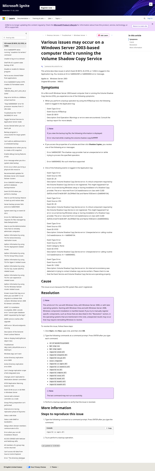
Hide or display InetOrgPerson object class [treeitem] (15, 339)
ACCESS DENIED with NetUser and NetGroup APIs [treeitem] (14, 440)
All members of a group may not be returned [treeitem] (14, 446)
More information (136, 48)
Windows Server (79, 35)
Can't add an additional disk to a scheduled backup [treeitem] (15, 142)
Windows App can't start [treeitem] (12, 354)
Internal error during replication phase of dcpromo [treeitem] (14, 410)
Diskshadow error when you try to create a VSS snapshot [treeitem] (15, 149)
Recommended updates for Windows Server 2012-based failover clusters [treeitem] (14, 175)
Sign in (150, 18)
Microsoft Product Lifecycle (65, 25)
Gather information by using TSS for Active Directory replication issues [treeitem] (14, 237)
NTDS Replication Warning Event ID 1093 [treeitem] (13, 384)
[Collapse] (26, 33)
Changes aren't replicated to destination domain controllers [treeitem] (15, 378)
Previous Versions (53, 35)
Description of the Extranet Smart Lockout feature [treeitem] (13, 333)
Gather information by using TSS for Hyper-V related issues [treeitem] (15, 261)
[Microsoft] (4, 18)
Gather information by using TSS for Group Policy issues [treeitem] (14, 254)
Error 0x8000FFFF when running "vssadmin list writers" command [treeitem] (15, 52)
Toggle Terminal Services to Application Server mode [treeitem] (14, 120)
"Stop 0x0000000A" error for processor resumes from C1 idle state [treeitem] (14, 106)
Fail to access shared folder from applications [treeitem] (14, 76)
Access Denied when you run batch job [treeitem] (14, 127)
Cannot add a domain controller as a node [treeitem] (12, 397)
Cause (132, 42)
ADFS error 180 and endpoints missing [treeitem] (15, 326)
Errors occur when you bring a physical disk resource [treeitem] (15, 168)
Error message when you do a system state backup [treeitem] (14, 161)
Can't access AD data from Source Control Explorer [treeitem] (13, 453)
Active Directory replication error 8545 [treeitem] (13, 365)
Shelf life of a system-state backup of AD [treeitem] (13, 64)
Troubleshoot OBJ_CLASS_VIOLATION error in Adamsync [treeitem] (15, 347)
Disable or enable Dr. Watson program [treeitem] (14, 70)
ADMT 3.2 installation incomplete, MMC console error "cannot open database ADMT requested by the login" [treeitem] (15, 311)
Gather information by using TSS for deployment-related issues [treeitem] (14, 246)
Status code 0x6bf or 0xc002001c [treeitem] (11, 420)
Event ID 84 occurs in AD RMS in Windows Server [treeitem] (14, 391)
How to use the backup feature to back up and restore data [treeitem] (15, 199)
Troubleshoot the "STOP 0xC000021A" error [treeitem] (12, 114)
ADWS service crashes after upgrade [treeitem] (14, 320)
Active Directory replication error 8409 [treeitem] (13, 359)
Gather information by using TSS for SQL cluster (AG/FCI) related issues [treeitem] (14, 268)
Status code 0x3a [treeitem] (10, 415)
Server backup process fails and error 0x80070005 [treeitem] (14, 205)
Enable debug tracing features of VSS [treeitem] (15, 155)
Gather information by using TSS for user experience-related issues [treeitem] (14, 277)
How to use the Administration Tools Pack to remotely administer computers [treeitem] (15, 228)
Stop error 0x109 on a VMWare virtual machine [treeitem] (15, 98)
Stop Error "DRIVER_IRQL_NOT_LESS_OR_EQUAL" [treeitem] (15, 91)
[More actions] (112, 35)
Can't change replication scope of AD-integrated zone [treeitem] (15, 371)
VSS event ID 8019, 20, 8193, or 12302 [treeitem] (15, 44)
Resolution (133, 45)
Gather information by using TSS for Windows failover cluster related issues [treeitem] (14, 286)
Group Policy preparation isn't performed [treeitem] (14, 404)
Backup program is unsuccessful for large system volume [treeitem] (14, 134)
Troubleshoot (66, 35)
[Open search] (144, 18)
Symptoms (133, 39)
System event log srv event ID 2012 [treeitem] (14, 212)
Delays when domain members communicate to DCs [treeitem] (15, 427)
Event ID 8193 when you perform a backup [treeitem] (12, 192)
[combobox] (14, 37)
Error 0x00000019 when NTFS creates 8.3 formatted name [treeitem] (14, 83)
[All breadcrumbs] (43, 35)
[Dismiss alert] (150, 4)
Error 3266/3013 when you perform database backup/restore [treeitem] (13, 185)
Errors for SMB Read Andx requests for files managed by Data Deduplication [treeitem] (14, 219)
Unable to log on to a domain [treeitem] (14, 59)
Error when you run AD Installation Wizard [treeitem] (12, 433)
